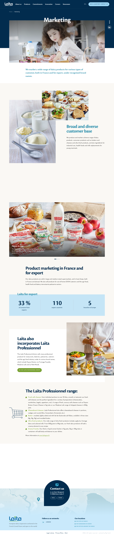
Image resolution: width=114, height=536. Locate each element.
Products (27, 4)
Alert (66, 533)
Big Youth (108, 533)
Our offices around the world (85, 526)
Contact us (57, 488)
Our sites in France (82, 521)
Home (10, 12)
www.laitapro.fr (44, 435)
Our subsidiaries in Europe (84, 523)
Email (53, 497)
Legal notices (50, 533)
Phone (60, 497)
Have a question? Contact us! (99, 4)
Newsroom (66, 4)
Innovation (48, 4)
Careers (57, 4)
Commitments (37, 4)
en (85, 4)
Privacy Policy (59, 533)
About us (18, 4)
